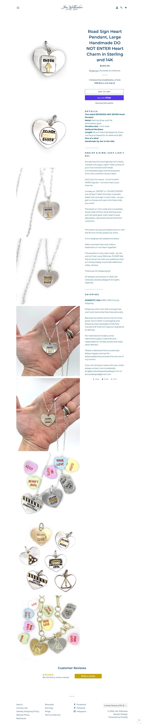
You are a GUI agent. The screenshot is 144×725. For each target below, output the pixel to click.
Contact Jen (22, 708)
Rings (47, 711)
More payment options (104, 103)
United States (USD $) (114, 705)
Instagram (81, 711)
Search (19, 704)
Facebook (81, 704)
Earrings (49, 708)
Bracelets (49, 704)
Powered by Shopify (118, 717)
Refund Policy (23, 715)
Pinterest (80, 708)
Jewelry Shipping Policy (27, 711)
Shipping (93, 70)
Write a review (88, 676)
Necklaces (21, 718)
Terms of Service (53, 715)
